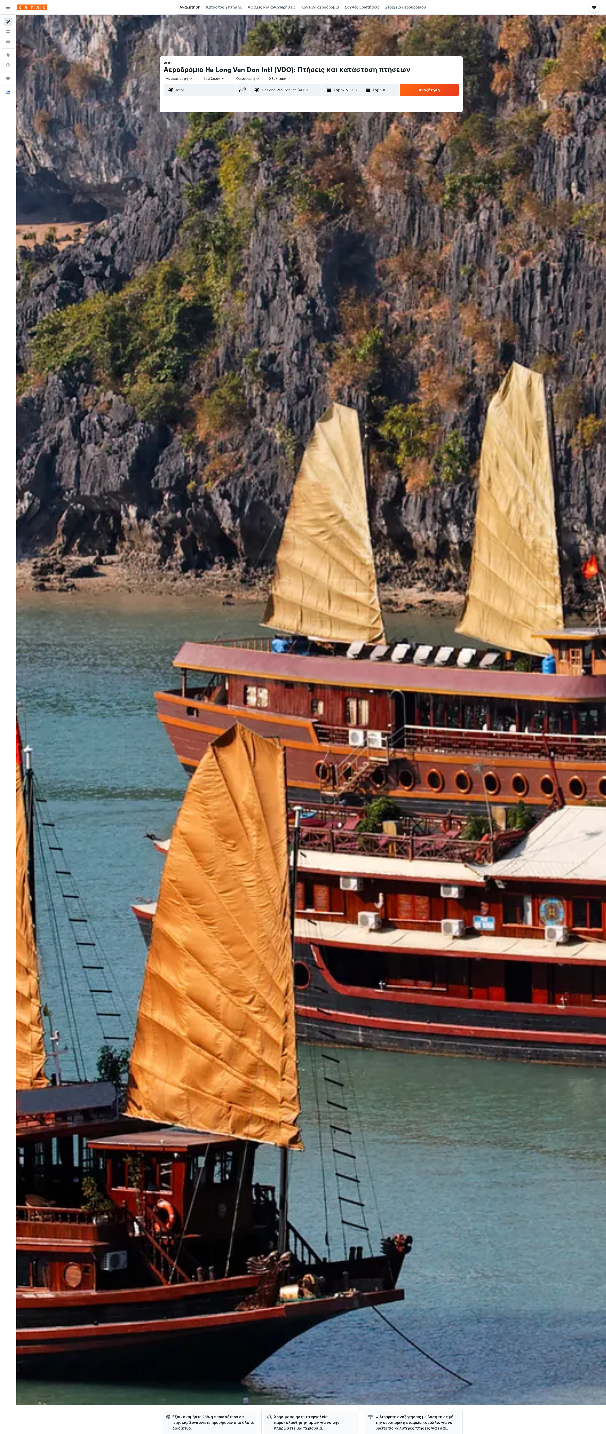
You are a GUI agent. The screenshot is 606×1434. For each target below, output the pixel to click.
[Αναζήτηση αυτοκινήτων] (8, 41)
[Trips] (8, 78)
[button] (8, 7)
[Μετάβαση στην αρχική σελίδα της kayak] (32, 7)
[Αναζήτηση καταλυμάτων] (8, 31)
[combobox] (179, 78)
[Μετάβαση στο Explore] (8, 55)
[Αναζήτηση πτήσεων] (8, 22)
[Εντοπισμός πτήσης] (8, 65)
